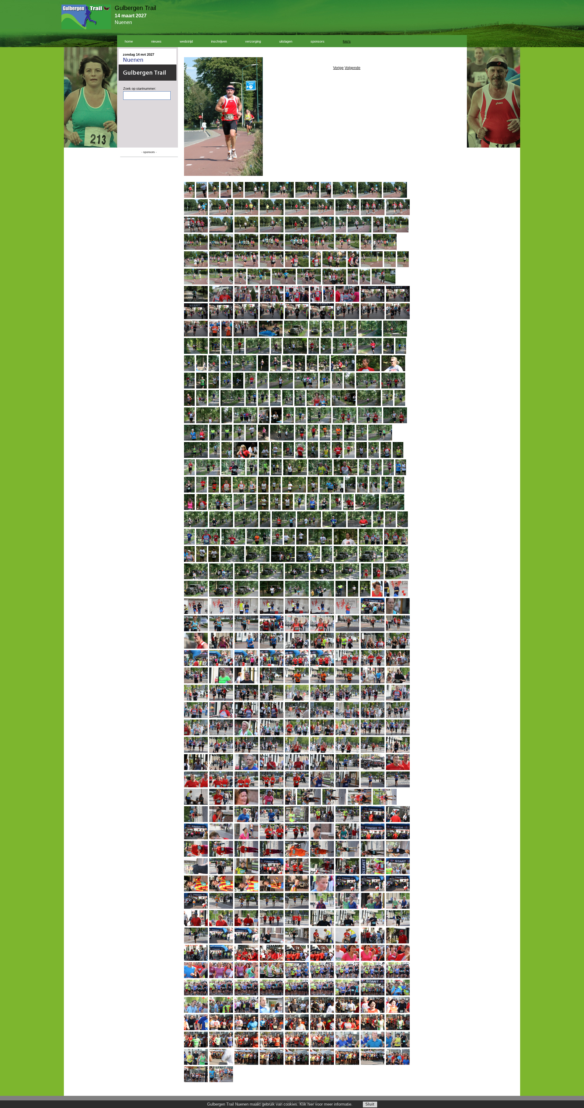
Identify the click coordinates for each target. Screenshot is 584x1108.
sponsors (318, 41)
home (129, 41)
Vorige (338, 68)
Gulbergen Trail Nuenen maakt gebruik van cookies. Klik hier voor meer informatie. (280, 1104)
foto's (347, 41)
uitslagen (285, 41)
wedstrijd (186, 41)
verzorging (253, 41)
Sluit (369, 1104)
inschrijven (219, 41)
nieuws (156, 41)
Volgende (352, 68)
